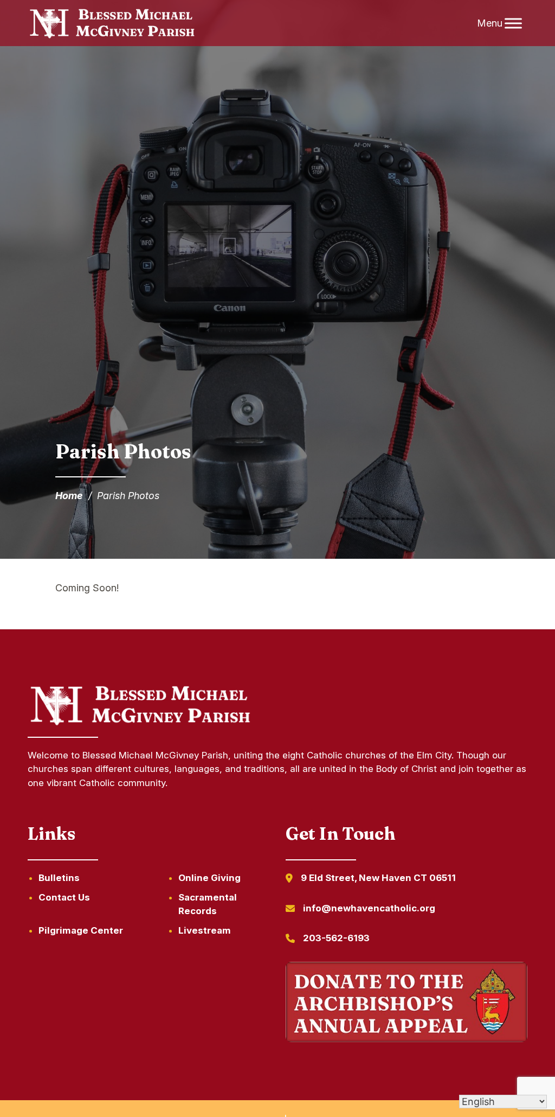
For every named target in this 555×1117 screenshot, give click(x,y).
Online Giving (209, 877)
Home (69, 495)
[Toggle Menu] (513, 23)
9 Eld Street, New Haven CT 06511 (378, 877)
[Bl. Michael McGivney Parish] (112, 23)
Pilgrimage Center (80, 930)
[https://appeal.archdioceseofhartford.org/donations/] (406, 1004)
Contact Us (64, 897)
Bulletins (59, 877)
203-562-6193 (336, 938)
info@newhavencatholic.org (369, 908)
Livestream (204, 930)
